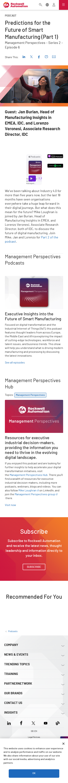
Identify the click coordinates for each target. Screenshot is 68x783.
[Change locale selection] (47, 5)
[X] (33, 722)
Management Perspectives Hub (29, 475)
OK (34, 773)
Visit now (10, 505)
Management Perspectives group (35, 494)
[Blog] (58, 722)
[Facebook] (21, 722)
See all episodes (15, 362)
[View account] (53, 5)
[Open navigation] (63, 5)
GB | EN (34, 731)
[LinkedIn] (10, 722)
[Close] (63, 743)
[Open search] (40, 5)
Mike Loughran (27, 490)
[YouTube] (45, 722)
